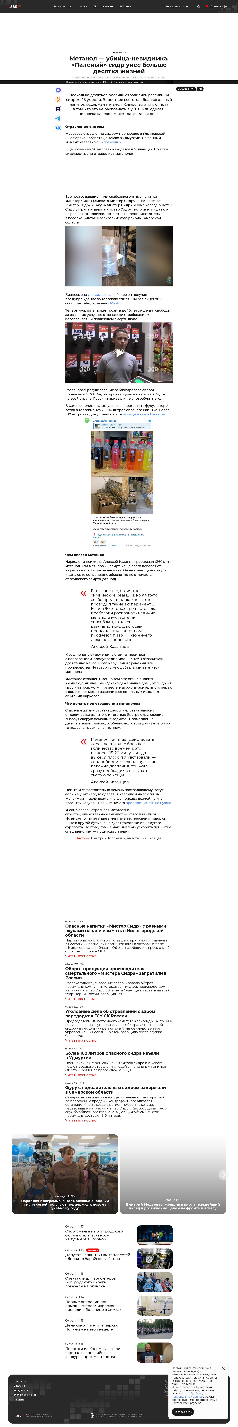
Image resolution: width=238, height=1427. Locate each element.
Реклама (19, 1400)
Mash (114, 303)
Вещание (19, 1386)
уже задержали (101, 295)
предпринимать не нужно (148, 803)
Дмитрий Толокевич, (108, 838)
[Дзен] (190, 89)
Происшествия (73, 82)
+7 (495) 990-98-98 (25, 1395)
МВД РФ (107, 82)
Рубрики (125, 6)
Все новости (62, 6)
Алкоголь (138, 82)
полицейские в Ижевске (144, 414)
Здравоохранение (92, 82)
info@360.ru (21, 1390)
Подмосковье (103, 6)
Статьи (82, 6)
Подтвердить (183, 1411)
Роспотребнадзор (123, 82)
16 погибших (110, 142)
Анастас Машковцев (144, 838)
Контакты (20, 1381)
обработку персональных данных (187, 1395)
